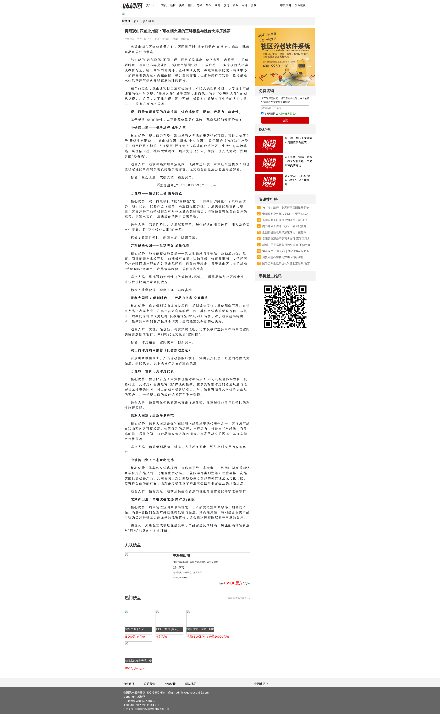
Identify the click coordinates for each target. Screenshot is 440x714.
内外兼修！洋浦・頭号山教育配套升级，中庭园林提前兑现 (298, 161)
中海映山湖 (181, 555)
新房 (173, 5)
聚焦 (217, 5)
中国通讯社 (261, 683)
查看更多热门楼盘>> (239, 598)
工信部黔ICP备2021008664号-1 (141, 705)
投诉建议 (300, 5)
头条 (182, 5)
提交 (285, 120)
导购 (199, 5)
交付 (226, 5)
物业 (235, 5)
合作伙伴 (128, 683)
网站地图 (190, 683)
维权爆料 (285, 5)
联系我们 (149, 683)
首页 (164, 5)
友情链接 (170, 683)
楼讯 (191, 5)
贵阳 (149, 5)
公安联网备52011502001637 (139, 700)
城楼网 (126, 21)
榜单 (253, 5)
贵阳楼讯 (148, 21)
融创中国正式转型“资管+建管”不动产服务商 (297, 180)
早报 (208, 5)
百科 (244, 5)
